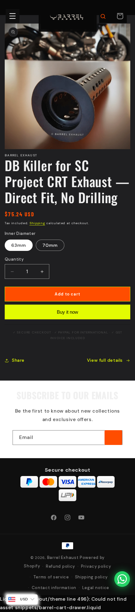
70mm (50, 245)
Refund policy (60, 566)
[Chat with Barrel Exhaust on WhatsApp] (122, 579)
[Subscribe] (113, 437)
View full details (105, 360)
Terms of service (51, 577)
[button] (12, 16)
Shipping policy (91, 577)
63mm (18, 245)
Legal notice (95, 587)
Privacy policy (96, 566)
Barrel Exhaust (63, 557)
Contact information (54, 587)
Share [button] (18, 360)
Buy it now (67, 312)
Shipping (37, 223)
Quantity (14, 259)
